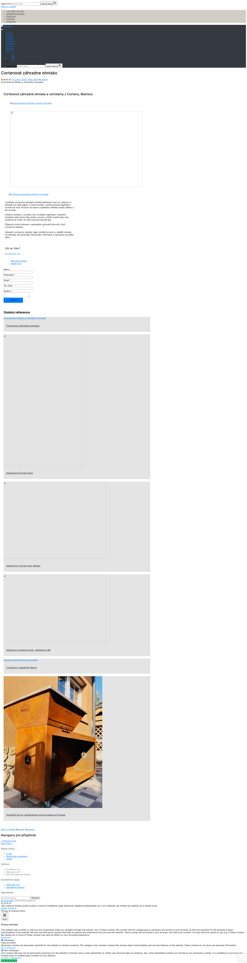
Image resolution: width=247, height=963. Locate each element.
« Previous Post (8, 841)
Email (7, 280)
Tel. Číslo (8, 285)
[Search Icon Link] (7, 62)
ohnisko (30, 829)
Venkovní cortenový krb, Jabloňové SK (28, 650)
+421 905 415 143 (15, 11)
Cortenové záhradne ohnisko (22, 325)
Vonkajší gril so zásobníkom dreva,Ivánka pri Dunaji (35, 814)
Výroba (9, 38)
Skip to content (8, 6)
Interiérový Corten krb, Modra (23, 565)
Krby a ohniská (8, 829)
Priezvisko (9, 275)
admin (45, 79)
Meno (7, 269)
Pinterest (10, 19)
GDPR (9, 859)
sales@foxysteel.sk (15, 13)
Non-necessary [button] (8, 948)
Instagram (11, 21)
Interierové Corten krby (19, 473)
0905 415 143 (13, 884)
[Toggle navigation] (2, 29)
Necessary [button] (6, 937)
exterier (21, 829)
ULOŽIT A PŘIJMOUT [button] (11, 958)
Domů (9, 33)
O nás (9, 853)
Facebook (11, 16)
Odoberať (35, 898)
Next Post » (6, 843)
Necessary (9, 940)
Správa (8, 291)
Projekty (10, 41)
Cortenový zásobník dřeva (21, 667)
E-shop (9, 46)
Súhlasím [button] (12, 908)
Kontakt (10, 48)
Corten (9, 36)
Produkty (10, 43)
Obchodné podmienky (17, 856)
